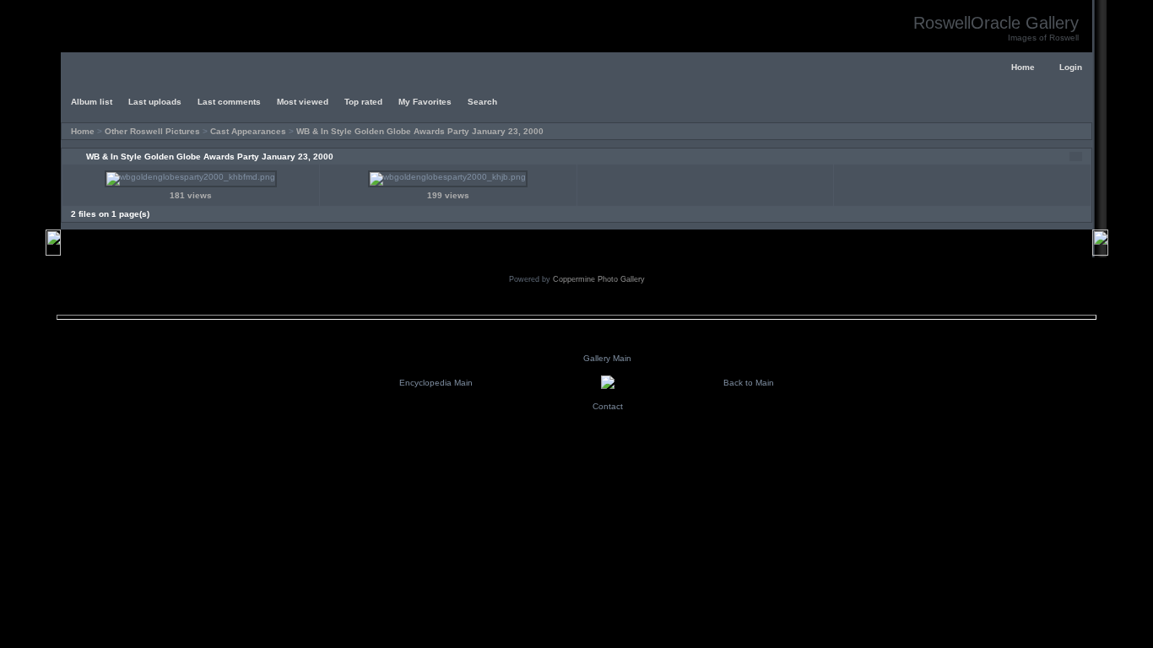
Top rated (363, 101)
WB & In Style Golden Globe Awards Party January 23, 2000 (420, 131)
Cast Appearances (248, 131)
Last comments (229, 101)
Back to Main (748, 382)
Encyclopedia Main (436, 382)
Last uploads (154, 101)
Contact (608, 406)
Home (1023, 67)
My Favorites (425, 101)
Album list (91, 101)
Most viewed (302, 101)
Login (1070, 67)
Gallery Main (607, 358)
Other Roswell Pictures (152, 131)
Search (482, 101)
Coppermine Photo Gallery (599, 279)
